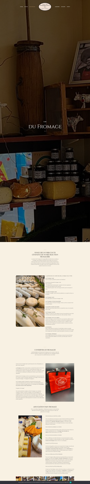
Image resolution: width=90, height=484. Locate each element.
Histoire (26, 6)
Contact (68, 6)
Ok (70, 482)
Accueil (21, 6)
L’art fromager (32, 6)
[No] (88, 482)
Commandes (57, 6)
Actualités (63, 6)
